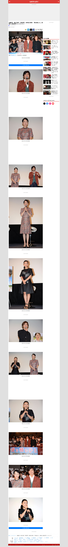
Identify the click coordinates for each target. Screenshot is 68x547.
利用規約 (53, 544)
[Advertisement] (34, 12)
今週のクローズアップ (22, 538)
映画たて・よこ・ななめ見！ (18, 539)
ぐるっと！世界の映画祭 (30, 539)
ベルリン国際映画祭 (46, 537)
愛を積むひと (13, 55)
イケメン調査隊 (28, 538)
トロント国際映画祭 (27, 537)
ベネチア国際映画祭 (39, 537)
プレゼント (46, 541)
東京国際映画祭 (21, 537)
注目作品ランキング (32, 541)
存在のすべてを (40, 540)
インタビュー (42, 541)
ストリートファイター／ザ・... (28, 540)
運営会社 (58, 544)
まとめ (40, 538)
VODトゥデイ (16, 542)
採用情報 (55, 544)
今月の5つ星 (15, 538)
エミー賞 (51, 537)
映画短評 (37, 541)
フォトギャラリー (12, 25)
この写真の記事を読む (25, 65)
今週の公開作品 (20, 541)
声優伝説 (24, 539)
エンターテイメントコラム (34, 538)
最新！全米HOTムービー (38, 539)
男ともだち (35, 540)
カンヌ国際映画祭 (33, 537)
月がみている (21, 540)
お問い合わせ (43, 544)
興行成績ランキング (26, 541)
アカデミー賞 (16, 537)
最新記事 (15, 541)
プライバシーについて (48, 544)
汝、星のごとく (16, 540)
